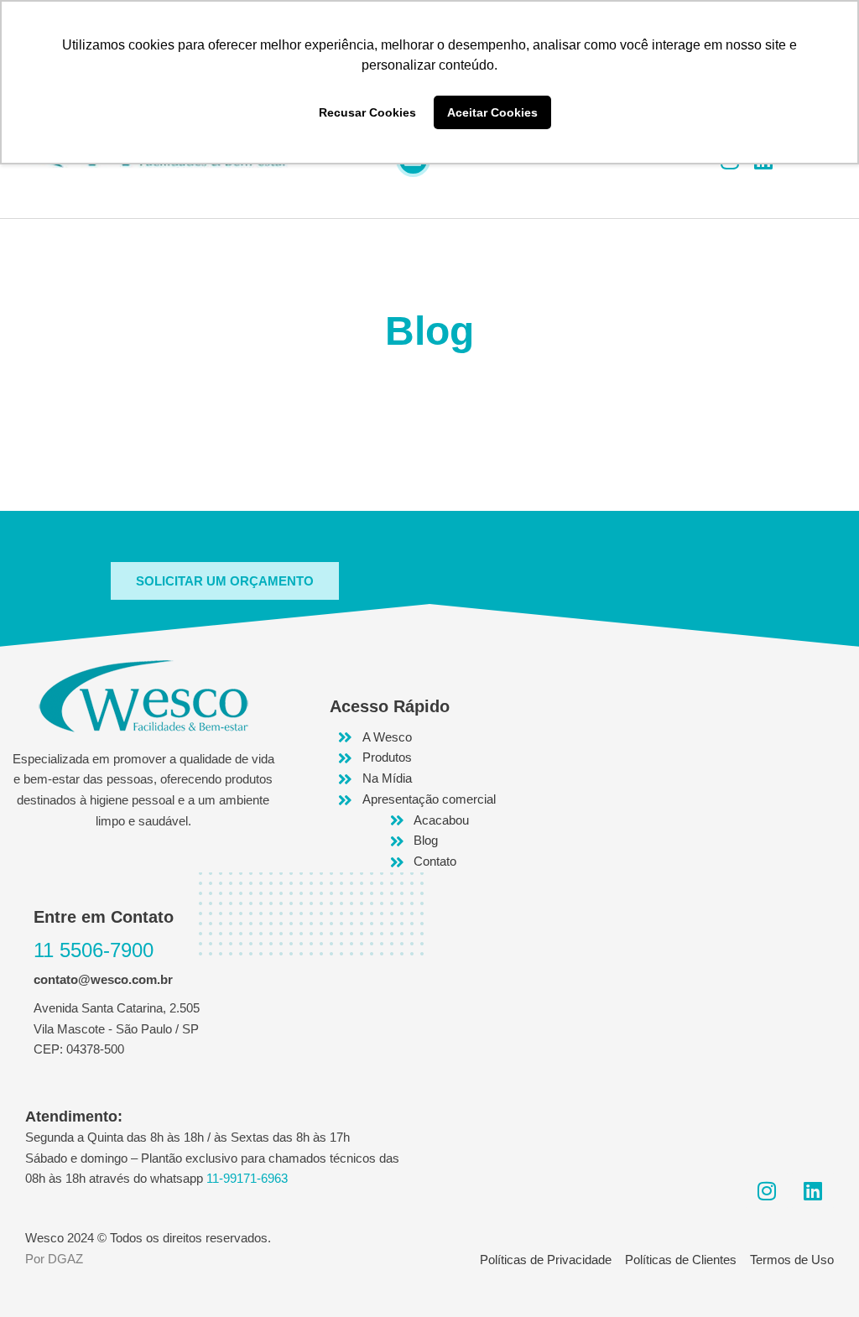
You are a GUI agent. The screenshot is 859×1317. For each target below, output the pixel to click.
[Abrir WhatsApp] (817, 1274)
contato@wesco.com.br (103, 979)
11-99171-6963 (247, 1178)
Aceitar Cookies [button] (492, 112)
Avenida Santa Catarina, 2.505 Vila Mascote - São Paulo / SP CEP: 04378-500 (117, 1029)
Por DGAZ (54, 1259)
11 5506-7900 (94, 950)
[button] (225, 581)
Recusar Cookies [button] (367, 112)
